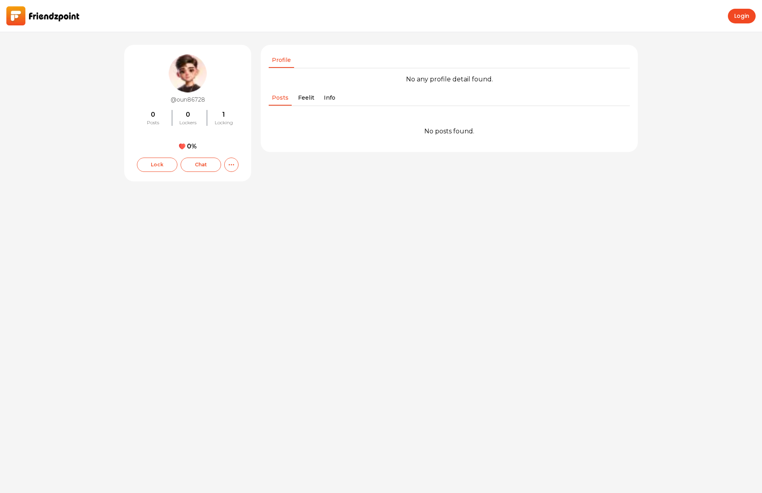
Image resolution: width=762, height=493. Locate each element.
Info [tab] (329, 97)
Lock (157, 165)
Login (741, 16)
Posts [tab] (280, 97)
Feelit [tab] (306, 97)
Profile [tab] (281, 60)
